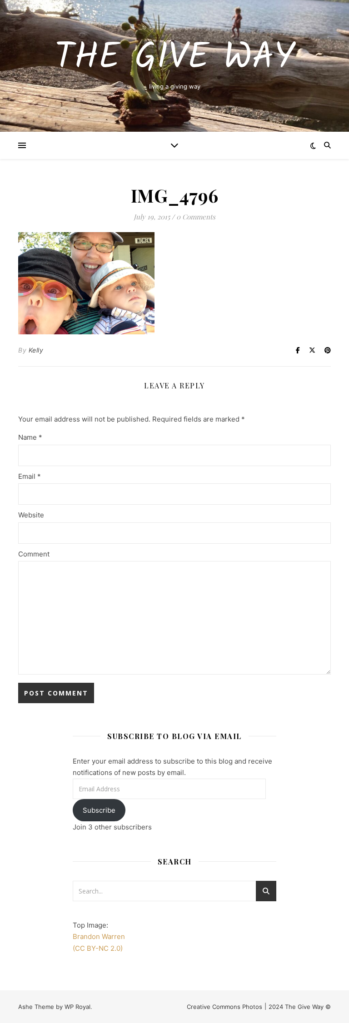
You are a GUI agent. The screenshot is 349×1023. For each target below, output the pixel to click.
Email (29, 476)
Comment (34, 554)
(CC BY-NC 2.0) (98, 948)
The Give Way (175, 58)
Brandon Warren (99, 936)
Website (31, 515)
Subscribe (99, 810)
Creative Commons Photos (224, 1006)
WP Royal (77, 1006)
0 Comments (195, 216)
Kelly (36, 350)
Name (30, 437)
